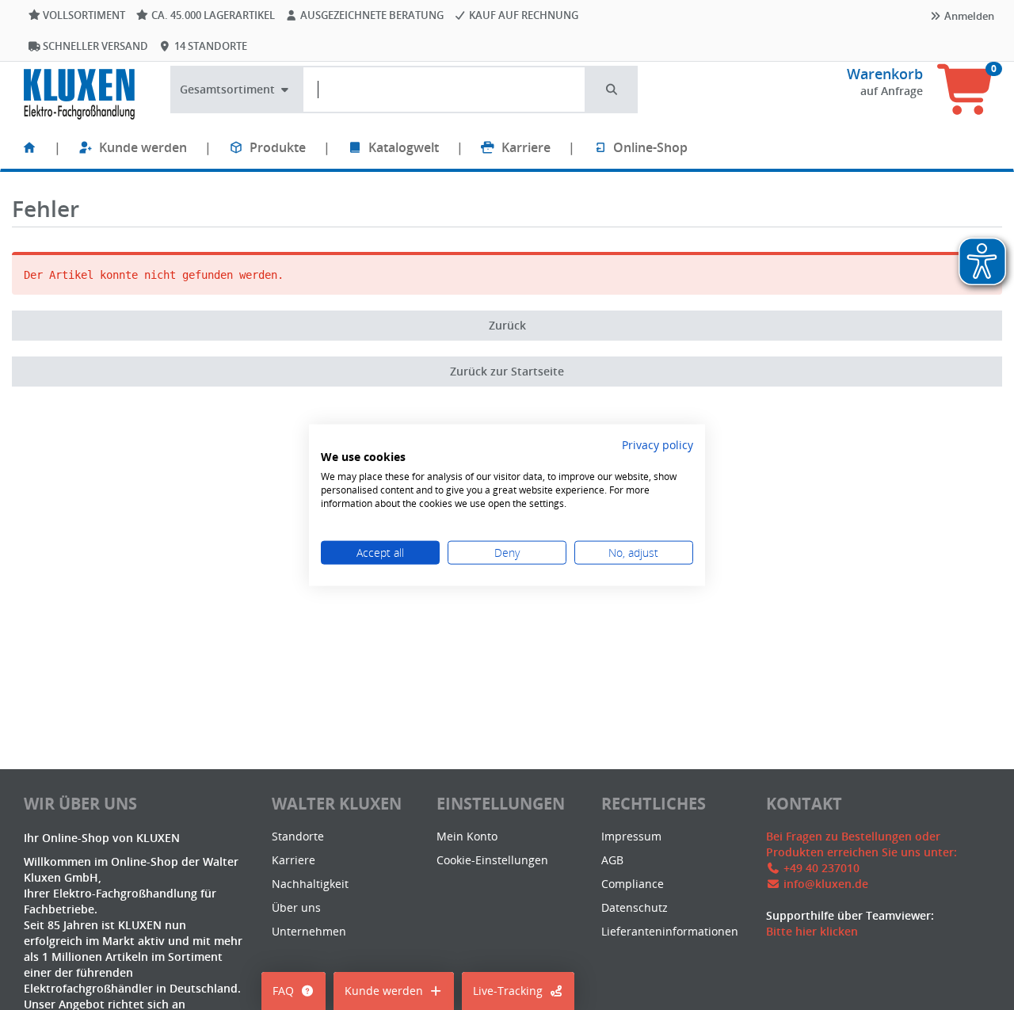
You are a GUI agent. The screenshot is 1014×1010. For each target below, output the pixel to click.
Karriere (526, 147)
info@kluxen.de (825, 883)
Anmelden (968, 16)
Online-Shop (650, 147)
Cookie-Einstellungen (492, 859)
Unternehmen (309, 931)
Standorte (298, 836)
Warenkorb (885, 73)
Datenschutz (634, 907)
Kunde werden (143, 147)
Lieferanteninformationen (669, 931)
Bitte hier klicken (812, 931)
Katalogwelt (403, 147)
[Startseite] (29, 147)
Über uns (296, 907)
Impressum (631, 836)
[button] (612, 89)
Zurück (507, 325)
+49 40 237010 (821, 867)
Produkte (278, 147)
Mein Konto (466, 836)
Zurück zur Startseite (507, 371)
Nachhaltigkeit (310, 883)
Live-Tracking (508, 990)
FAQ (283, 990)
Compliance (632, 883)
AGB (612, 859)
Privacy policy (657, 444)
